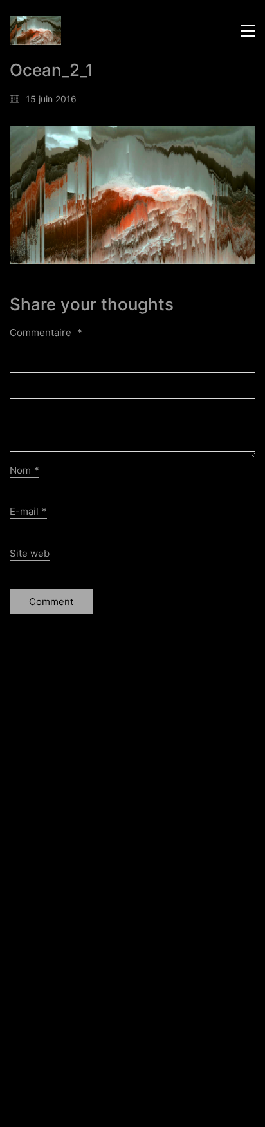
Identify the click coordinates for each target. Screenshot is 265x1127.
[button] (248, 31)
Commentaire (46, 332)
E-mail (28, 511)
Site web (30, 553)
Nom (24, 470)
